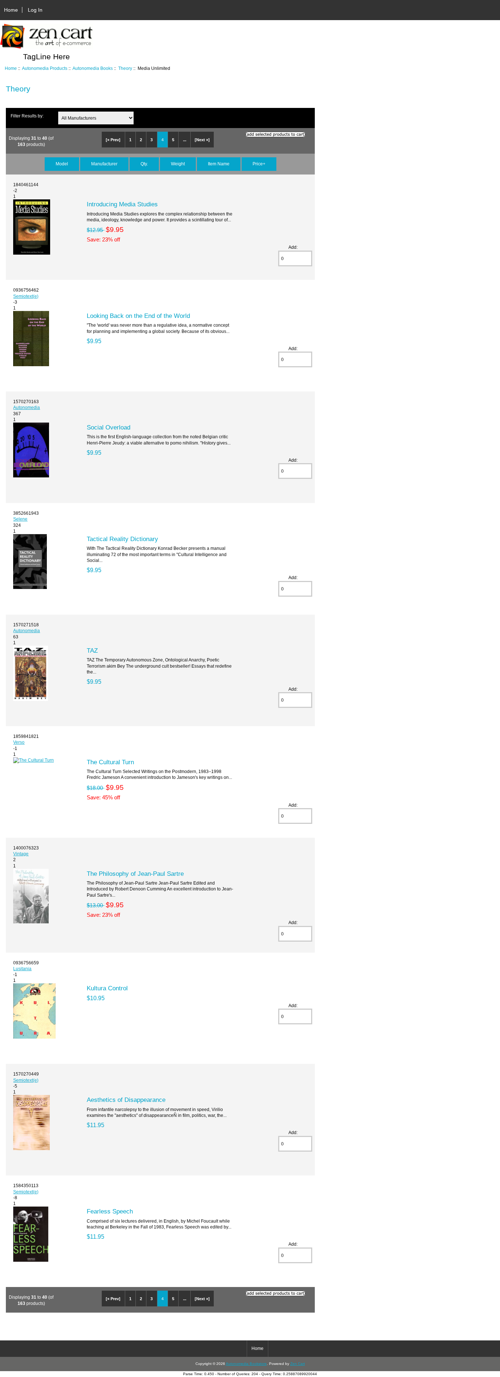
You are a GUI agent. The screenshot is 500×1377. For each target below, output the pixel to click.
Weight (178, 163)
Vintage (21, 853)
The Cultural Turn (110, 762)
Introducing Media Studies (122, 204)
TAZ (92, 650)
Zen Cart (297, 1364)
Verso (19, 742)
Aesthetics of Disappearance (126, 1099)
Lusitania (22, 968)
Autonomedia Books (92, 68)
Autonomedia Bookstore (246, 1364)
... (184, 140)
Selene (20, 519)
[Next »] (202, 140)
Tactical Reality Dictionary (122, 539)
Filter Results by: (27, 115)
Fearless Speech (110, 1211)
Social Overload (108, 427)
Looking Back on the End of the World (138, 315)
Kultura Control (107, 988)
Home (11, 10)
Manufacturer (104, 163)
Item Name (219, 163)
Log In (35, 10)
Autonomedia (26, 407)
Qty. (144, 163)
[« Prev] (113, 140)
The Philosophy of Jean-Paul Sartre (135, 873)
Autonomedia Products (44, 68)
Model (62, 163)
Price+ (259, 163)
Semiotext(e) (25, 296)
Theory (125, 68)
